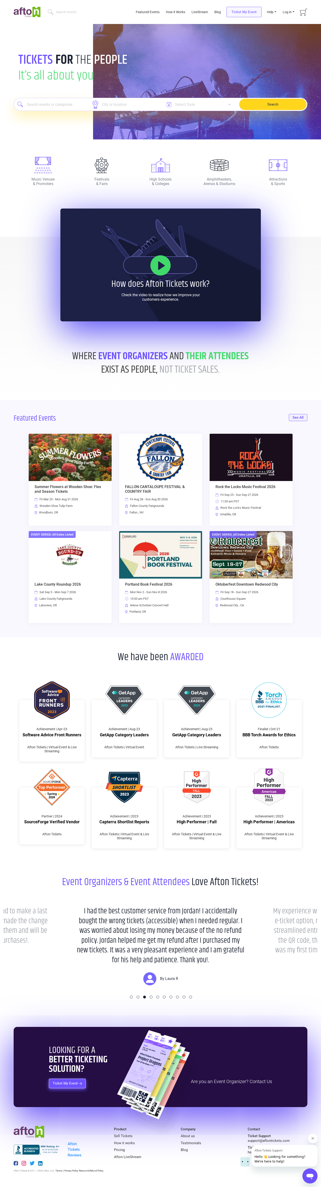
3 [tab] (144, 997)
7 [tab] (170, 997)
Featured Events (148, 12)
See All (298, 417)
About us (188, 1136)
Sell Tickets (123, 1136)
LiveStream (200, 12)
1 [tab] (131, 997)
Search (272, 104)
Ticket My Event (244, 12)
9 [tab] (184, 997)
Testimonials (191, 1143)
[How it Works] (160, 265)
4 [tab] (151, 997)
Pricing (119, 1150)
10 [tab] (190, 997)
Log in (287, 12)
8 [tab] (177, 997)
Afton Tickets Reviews (74, 1149)
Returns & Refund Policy (91, 1170)
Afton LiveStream (127, 1157)
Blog (217, 12)
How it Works (175, 12)
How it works (124, 1143)
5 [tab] (157, 997)
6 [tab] (164, 997)
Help (270, 12)
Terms (58, 1170)
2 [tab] (138, 997)
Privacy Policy (71, 1170)
